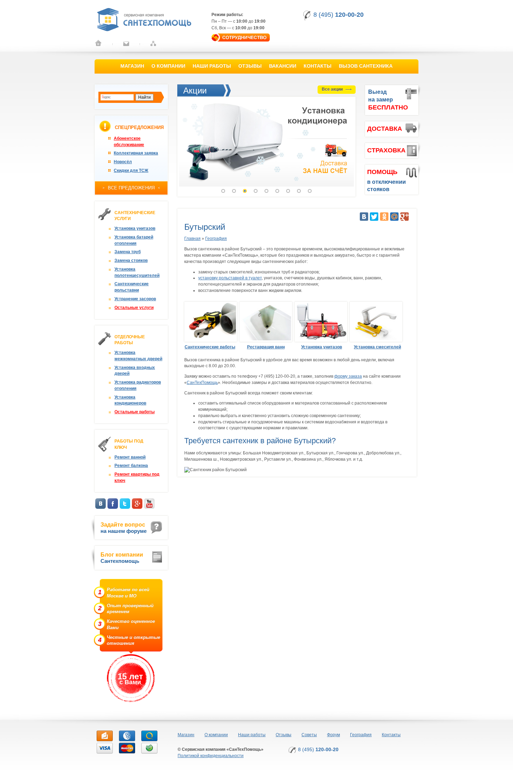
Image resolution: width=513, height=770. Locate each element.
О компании (168, 66)
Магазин (132, 66)
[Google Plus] (404, 216)
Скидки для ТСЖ (131, 170)
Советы (309, 734)
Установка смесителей (377, 347)
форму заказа (348, 376)
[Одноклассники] (384, 216)
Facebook (112, 503)
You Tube (149, 503)
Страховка (386, 150)
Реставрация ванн (266, 347)
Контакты (318, 66)
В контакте (100, 503)
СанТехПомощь (202, 382)
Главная (192, 238)
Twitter (125, 503)
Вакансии (282, 66)
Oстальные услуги (134, 307)
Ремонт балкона (131, 465)
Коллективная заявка (136, 153)
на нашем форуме (124, 528)
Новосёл (123, 161)
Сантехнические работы (210, 347)
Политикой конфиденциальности (211, 755)
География (216, 238)
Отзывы (250, 66)
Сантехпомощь (122, 558)
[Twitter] (374, 216)
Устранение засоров (135, 298)
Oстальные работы (134, 411)
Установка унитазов (134, 228)
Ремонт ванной (130, 457)
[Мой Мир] (394, 216)
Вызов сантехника (366, 66)
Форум (333, 734)
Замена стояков (131, 260)
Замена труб (127, 251)
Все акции (333, 89)
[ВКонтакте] (364, 216)
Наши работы (212, 66)
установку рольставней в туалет (230, 277)
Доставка (384, 128)
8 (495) (338, 14)
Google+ (137, 503)
